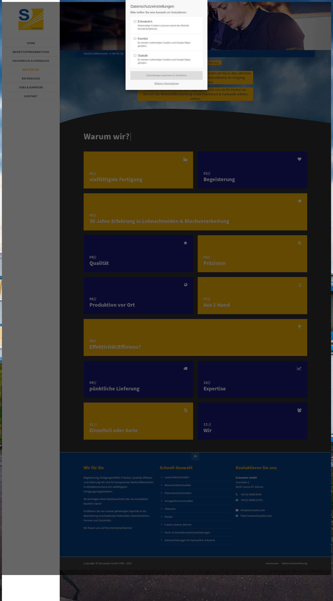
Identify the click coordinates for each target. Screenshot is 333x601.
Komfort (143, 38)
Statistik (143, 55)
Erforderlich (145, 21)
